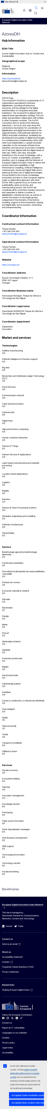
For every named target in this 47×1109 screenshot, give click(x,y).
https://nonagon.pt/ (11, 265)
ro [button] (30, 10)
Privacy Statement (10, 972)
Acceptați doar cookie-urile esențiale (28, 1102)
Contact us (7, 1023)
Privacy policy (8, 1042)
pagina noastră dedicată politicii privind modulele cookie (24, 1073)
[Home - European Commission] (8, 10)
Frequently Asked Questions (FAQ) (18, 967)
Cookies (5, 1037)
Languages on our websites (14, 1032)
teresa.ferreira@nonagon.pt (14, 234)
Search (36, 7)
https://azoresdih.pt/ (11, 78)
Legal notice (7, 1047)
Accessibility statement (12, 957)
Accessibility (7, 1052)
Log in (24, 10)
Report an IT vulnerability (13, 1028)
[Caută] (35, 13)
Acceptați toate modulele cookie (28, 1095)
